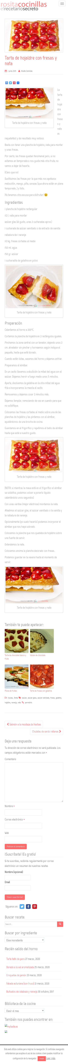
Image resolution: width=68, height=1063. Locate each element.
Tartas (16, 698)
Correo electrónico (15, 819)
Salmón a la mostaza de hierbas (25, 724)
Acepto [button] (42, 1058)
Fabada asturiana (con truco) (20, 983)
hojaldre (7, 702)
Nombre (10, 806)
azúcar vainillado (43, 698)
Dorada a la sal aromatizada (20, 967)
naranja (14, 702)
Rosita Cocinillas (26, 71)
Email (7, 882)
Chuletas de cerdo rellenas (45, 731)
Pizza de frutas (11, 690)
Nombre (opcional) (14, 872)
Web (7, 833)
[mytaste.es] (11, 1026)
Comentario (10, 759)
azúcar (24, 698)
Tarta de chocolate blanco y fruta (15, 657)
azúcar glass (32, 698)
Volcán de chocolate (37, 655)
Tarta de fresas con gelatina (41, 690)
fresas (52, 698)
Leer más (50, 1058)
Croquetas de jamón (16, 975)
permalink (28, 702)
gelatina (58, 698)
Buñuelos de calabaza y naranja (21, 991)
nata (19, 702)
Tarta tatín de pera (15, 959)
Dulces (10, 698)
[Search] (60, 924)
